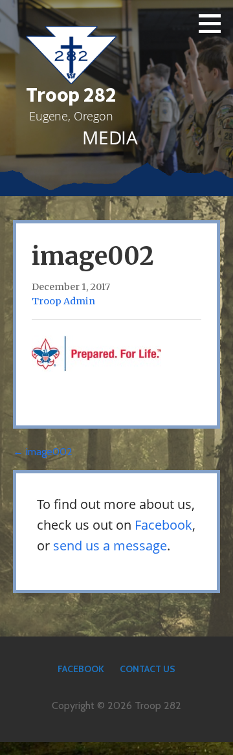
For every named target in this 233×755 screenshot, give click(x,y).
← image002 (42, 451)
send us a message (110, 545)
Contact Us (147, 669)
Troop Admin (63, 301)
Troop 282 (71, 94)
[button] (214, 23)
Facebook (163, 525)
